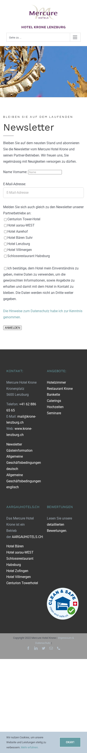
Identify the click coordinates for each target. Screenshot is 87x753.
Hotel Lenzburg (18, 244)
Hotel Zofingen (17, 571)
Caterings (54, 401)
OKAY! (70, 742)
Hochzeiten (55, 407)
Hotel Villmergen (19, 250)
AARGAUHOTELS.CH (27, 537)
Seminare (54, 413)
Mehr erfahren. (29, 747)
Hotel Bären (15, 546)
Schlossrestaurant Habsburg (28, 256)
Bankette (53, 395)
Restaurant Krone (60, 389)
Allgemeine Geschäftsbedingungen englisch (23, 481)
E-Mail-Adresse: (14, 184)
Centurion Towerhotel (22, 583)
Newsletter (14, 444)
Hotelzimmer (56, 382)
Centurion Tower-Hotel (23, 219)
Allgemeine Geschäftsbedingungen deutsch (23, 462)
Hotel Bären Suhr (20, 238)
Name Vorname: (15, 172)
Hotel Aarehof (17, 231)
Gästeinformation (19, 450)
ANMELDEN (12, 327)
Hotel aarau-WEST (21, 225)
